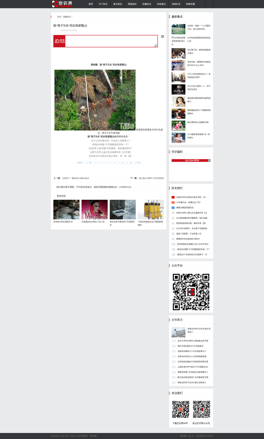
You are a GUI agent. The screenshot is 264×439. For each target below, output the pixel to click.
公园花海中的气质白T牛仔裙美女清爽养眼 (195, 367)
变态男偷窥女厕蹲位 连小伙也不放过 (192, 244)
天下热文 (103, 4)
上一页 (88, 163)
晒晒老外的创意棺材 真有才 (188, 239)
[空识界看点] (64, 4)
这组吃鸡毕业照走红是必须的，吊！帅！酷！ (111, 156)
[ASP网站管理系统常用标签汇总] (178, 41)
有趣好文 (146, 4)
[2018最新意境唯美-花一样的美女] (178, 138)
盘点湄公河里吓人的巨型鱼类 (151, 178)
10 (131, 163)
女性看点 (177, 319)
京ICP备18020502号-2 (204, 436)
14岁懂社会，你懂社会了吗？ (189, 202)
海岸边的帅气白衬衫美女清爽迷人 (192, 382)
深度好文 (176, 4)
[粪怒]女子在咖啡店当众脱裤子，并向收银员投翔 (198, 254)
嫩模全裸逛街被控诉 (185, 207)
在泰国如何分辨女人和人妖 (93, 222)
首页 (91, 4)
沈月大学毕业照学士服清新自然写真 (193, 341)
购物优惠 (190, 4)
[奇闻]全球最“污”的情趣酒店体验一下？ (111, 144)
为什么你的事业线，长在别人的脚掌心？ (111, 141)
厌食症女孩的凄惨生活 (63, 222)
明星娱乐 (132, 4)
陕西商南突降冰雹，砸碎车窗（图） (191, 223)
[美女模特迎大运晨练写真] (178, 126)
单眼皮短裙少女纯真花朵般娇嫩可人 (193, 372)
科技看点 (161, 4)
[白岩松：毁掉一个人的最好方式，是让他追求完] (178, 29)
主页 (59, 17)
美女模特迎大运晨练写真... (198, 122)
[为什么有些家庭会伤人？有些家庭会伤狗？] (178, 77)
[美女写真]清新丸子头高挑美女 (191, 346)
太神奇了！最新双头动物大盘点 (75, 178)
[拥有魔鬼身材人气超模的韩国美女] (178, 114)
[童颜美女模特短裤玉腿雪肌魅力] (178, 101)
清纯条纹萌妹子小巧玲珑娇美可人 (192, 351)
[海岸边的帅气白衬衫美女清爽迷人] (178, 332)
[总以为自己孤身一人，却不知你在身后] (178, 89)
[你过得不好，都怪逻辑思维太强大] (178, 53)
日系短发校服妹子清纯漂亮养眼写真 (193, 362)
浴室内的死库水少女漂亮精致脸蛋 (192, 356)
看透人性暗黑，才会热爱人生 (188, 234)
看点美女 (117, 4)
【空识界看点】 (83, 436)
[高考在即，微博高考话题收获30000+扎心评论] (178, 65)
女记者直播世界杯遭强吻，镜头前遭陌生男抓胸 (196, 218)
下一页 (137, 163)
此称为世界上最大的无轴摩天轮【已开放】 (111, 152)
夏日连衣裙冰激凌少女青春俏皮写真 (193, 377)
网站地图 (93, 436)
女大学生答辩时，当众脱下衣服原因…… (193, 228)
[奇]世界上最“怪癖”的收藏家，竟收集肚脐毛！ (111, 148)
